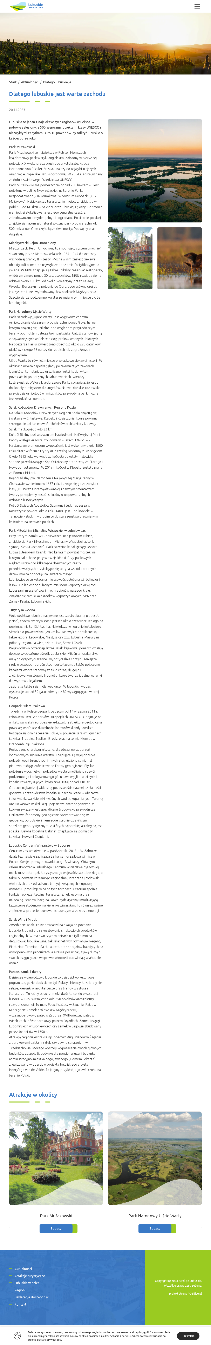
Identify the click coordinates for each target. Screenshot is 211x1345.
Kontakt (20, 1304)
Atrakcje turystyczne (29, 1276)
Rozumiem (188, 1335)
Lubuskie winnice (26, 1283)
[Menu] (197, 6)
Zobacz (56, 1228)
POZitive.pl (195, 1293)
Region (19, 1290)
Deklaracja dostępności (31, 1297)
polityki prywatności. (49, 1339)
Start (12, 82)
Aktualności (30, 82)
